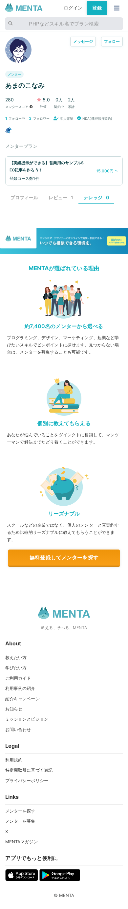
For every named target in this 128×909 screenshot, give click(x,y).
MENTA (67, 895)
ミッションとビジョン (26, 719)
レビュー (61, 197)
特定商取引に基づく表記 (29, 770)
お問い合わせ (18, 729)
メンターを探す (20, 810)
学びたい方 (16, 667)
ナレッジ (96, 197)
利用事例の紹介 (20, 688)
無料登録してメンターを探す (64, 557)
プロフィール (24, 197)
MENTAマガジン (21, 841)
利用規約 (14, 759)
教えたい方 (16, 657)
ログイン (73, 7)
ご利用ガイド (18, 678)
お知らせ (14, 708)
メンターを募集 (20, 821)
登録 (96, 7)
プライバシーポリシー (26, 780)
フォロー (112, 41)
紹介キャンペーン (22, 698)
